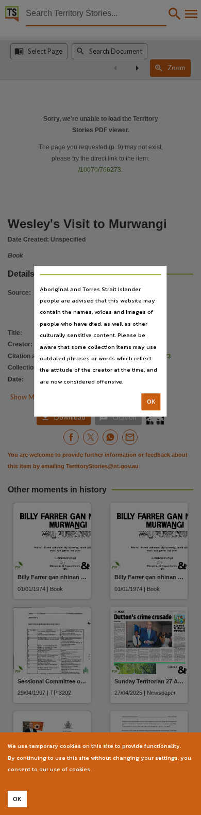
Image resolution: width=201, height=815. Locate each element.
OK (151, 401)
